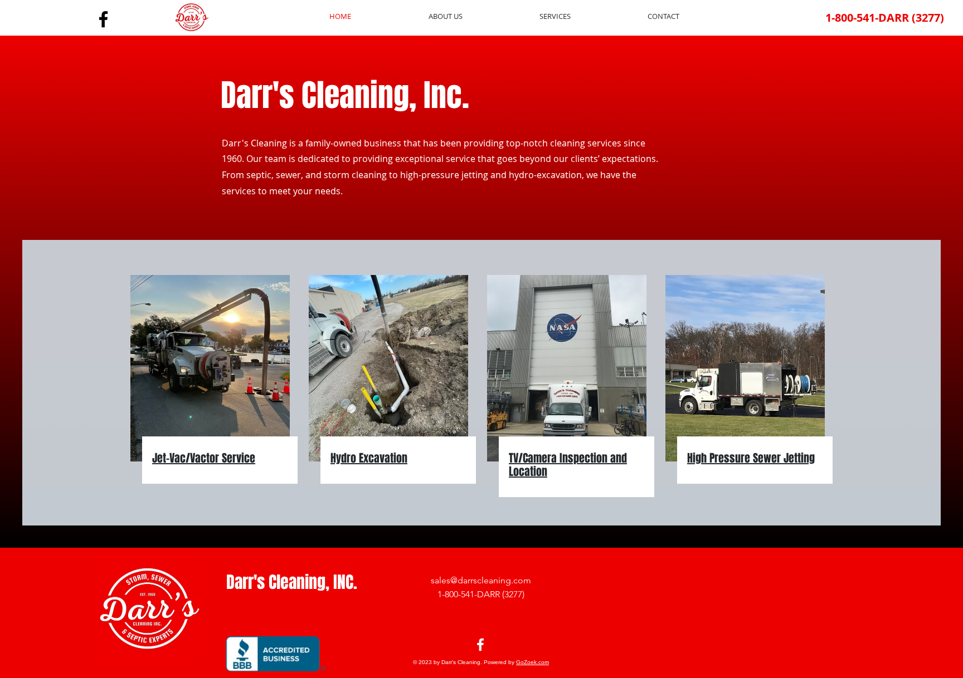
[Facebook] (103, 19)
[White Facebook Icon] (480, 644)
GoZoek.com (532, 662)
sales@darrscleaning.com (481, 580)
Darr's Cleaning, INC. (291, 582)
